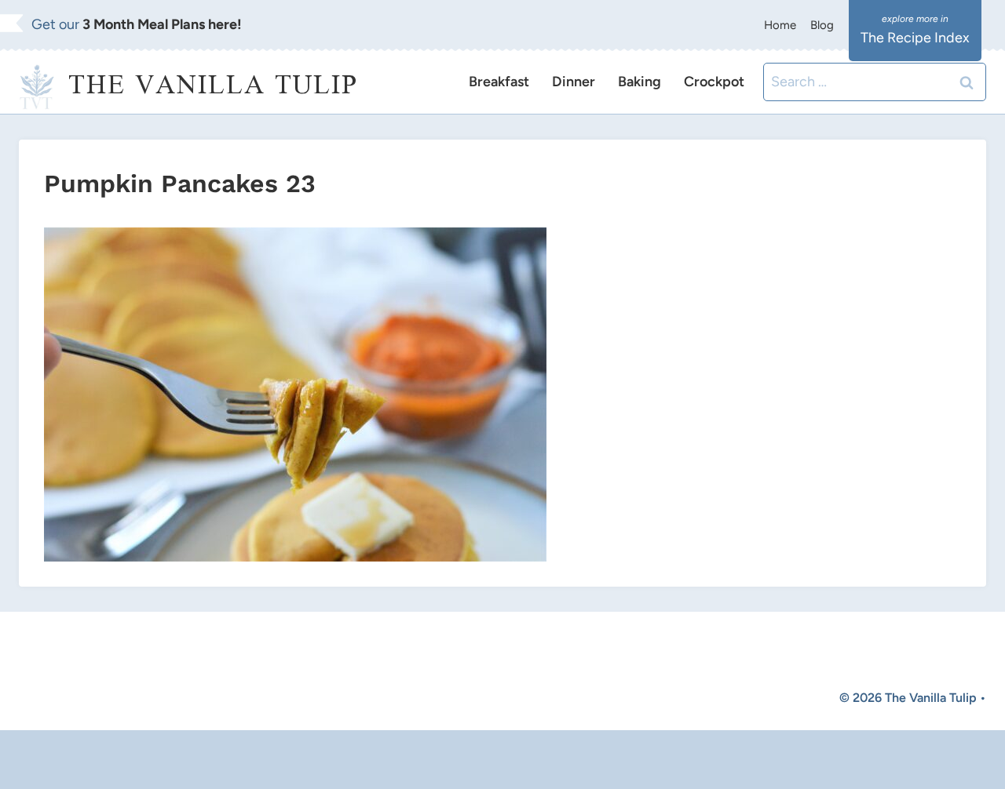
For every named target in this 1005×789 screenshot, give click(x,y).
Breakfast (499, 81)
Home (780, 25)
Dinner (573, 81)
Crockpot (714, 81)
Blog (822, 25)
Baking (639, 81)
